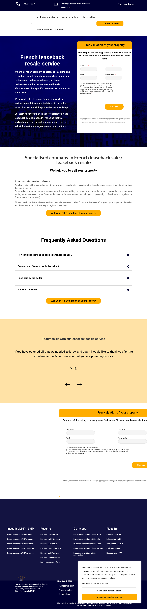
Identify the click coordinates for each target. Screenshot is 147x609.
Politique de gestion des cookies (99, 605)
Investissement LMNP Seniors (20, 539)
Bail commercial (113, 548)
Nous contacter (126, 4)
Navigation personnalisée (109, 591)
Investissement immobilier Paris (87, 535)
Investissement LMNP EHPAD (19, 535)
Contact (59, 29)
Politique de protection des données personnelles (111, 122)
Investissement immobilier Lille (87, 539)
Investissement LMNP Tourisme (20, 548)
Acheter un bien (46, 17)
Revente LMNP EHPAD (49, 535)
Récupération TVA (114, 553)
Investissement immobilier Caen (87, 544)
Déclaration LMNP (114, 539)
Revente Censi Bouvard (50, 558)
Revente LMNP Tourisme (50, 548)
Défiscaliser (89, 17)
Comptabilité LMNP (115, 544)
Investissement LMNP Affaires (20, 553)
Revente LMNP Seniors (50, 539)
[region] (109, 582)
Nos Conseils (44, 29)
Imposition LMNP (114, 535)
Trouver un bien (110, 23)
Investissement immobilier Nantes (88, 548)
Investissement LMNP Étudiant (20, 544)
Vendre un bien (70, 17)
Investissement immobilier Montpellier (85, 554)
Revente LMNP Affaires (50, 553)
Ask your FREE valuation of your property (73, 213)
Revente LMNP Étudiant (50, 544)
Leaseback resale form (50, 562)
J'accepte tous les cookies (109, 597)
